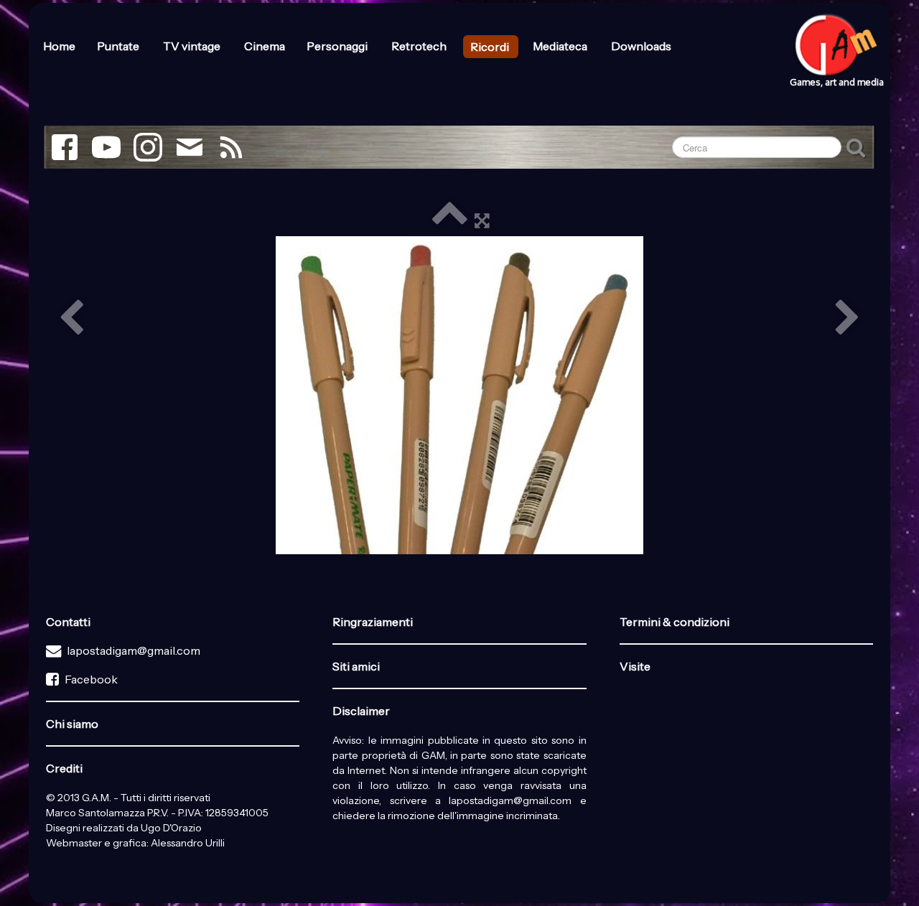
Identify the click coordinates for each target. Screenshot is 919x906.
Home (59, 46)
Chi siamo (72, 723)
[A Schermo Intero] (482, 220)
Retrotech (420, 46)
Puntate (119, 46)
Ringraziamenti (372, 622)
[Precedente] (71, 318)
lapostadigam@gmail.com (133, 650)
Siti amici (356, 666)
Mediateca (561, 46)
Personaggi (338, 46)
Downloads (641, 46)
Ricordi (490, 46)
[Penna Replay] (459, 395)
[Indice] (449, 220)
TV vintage (193, 46)
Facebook (91, 679)
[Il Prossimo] (848, 318)
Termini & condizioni (674, 622)
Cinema (264, 46)
